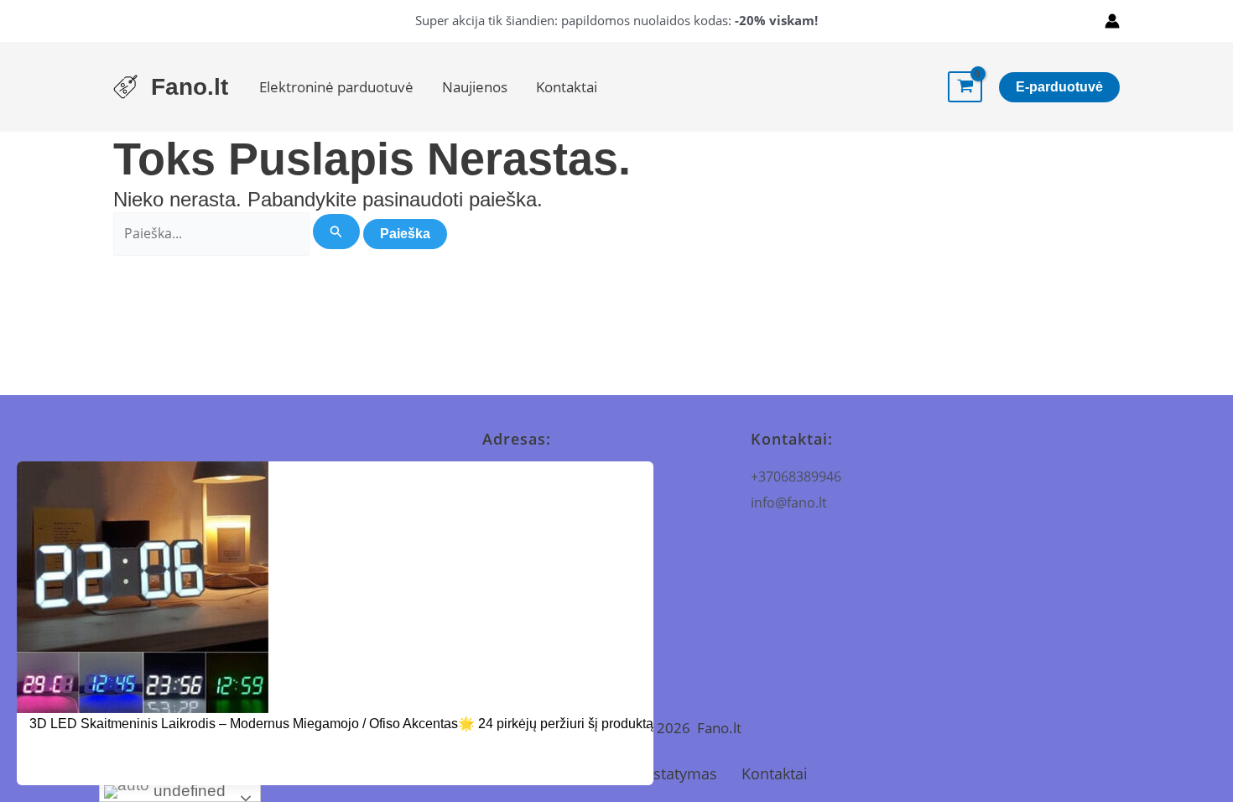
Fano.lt (189, 87)
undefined (187, 790)
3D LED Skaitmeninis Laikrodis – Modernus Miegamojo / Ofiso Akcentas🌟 (252, 723)
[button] (1059, 87)
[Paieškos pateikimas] (336, 231)
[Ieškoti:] (238, 233)
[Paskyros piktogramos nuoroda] (1112, 21)
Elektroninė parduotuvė (336, 86)
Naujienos (474, 86)
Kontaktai (566, 86)
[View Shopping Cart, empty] (965, 87)
